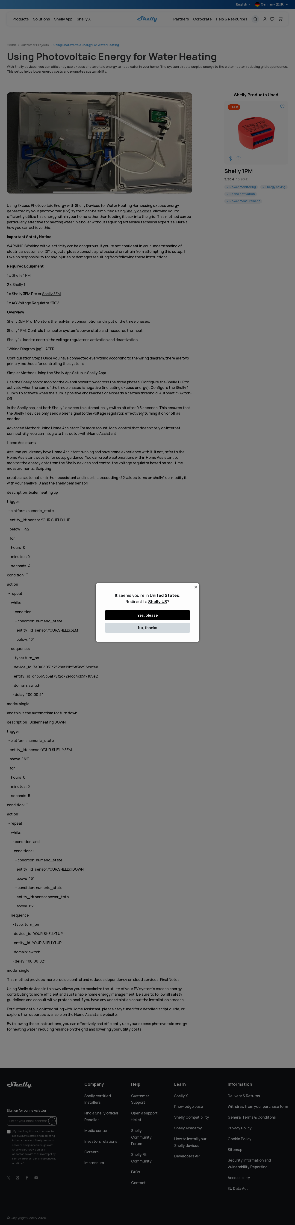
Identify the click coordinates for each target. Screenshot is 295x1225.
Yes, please (147, 615)
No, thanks (147, 627)
